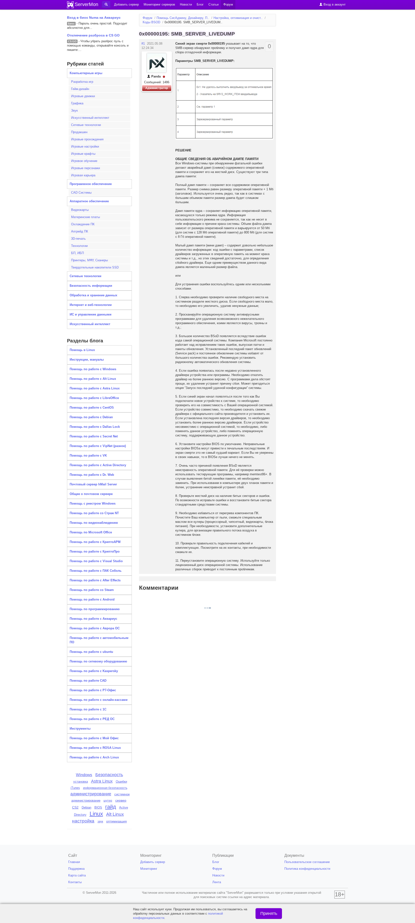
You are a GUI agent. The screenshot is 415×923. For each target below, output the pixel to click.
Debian (86, 807)
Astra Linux (102, 781)
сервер (120, 800)
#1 (143, 43)
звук (100, 821)
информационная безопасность (105, 788)
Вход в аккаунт (334, 4)
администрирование (90, 794)
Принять (268, 913)
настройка (83, 820)
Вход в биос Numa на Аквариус (94, 17)
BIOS (98, 807)
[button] (106, 4)
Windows (84, 774)
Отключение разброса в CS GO (93, 35)
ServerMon (86, 4)
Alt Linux (115, 814)
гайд (110, 807)
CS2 (75, 807)
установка (80, 781)
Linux (96, 813)
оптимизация (116, 821)
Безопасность (109, 774)
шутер (108, 800)
